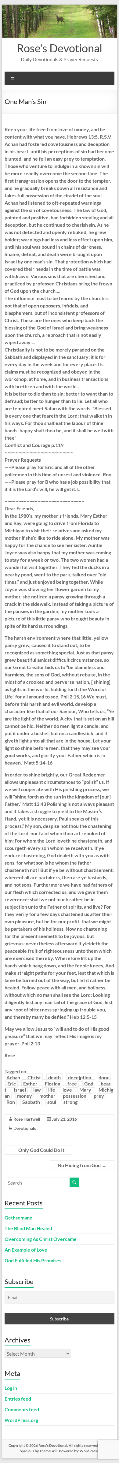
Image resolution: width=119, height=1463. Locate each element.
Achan (13, 1077)
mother (47, 1096)
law (37, 1090)
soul (51, 1102)
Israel (20, 1090)
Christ (34, 1077)
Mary (85, 1090)
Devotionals (24, 1128)
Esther (30, 1083)
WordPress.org (21, 1420)
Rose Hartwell (26, 1119)
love (67, 1090)
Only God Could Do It (38, 1150)
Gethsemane (18, 1217)
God (88, 1083)
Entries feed (18, 1399)
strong (70, 1102)
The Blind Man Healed (28, 1228)
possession (74, 1096)
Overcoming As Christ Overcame (41, 1239)
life (51, 1090)
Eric (11, 1083)
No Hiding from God (82, 1165)
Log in (11, 1388)
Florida (52, 1083)
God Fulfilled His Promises (33, 1260)
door (104, 1077)
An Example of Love (26, 1250)
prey (99, 1096)
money (24, 1096)
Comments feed (22, 1409)
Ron (10, 1102)
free (72, 1083)
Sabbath (31, 1102)
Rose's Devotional (59, 48)
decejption (79, 1077)
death (54, 1077)
